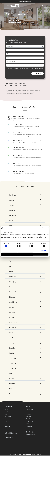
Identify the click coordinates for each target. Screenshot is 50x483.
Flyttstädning (28, 411)
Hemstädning (28, 414)
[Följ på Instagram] (25, 443)
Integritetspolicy (8, 418)
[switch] (19, 246)
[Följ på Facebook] (11, 443)
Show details (43, 250)
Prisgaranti (7, 421)
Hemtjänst (28, 423)
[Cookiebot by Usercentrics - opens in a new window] (43, 228)
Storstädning (28, 416)
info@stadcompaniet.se (12, 435)
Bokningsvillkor (8, 416)
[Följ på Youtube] (38, 443)
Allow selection (25, 254)
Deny (9, 254)
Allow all (41, 254)
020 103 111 (10, 432)
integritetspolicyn (39, 68)
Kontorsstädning (29, 409)
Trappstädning (29, 418)
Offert (6, 414)
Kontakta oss (7, 411)
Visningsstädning (29, 421)
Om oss (6, 409)
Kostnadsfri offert (25, 1)
